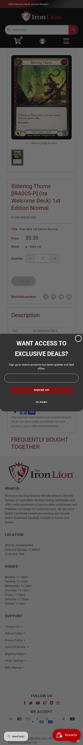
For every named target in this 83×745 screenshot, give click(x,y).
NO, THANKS (41, 402)
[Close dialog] (78, 338)
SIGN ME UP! (41, 390)
